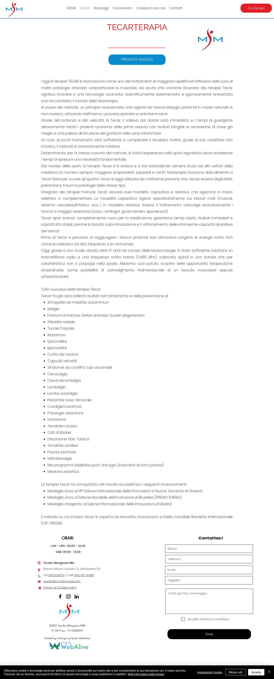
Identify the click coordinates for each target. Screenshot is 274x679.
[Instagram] (68, 596)
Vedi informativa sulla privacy (146, 674)
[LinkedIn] (77, 596)
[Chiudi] (269, 672)
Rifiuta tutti (235, 672)
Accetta (256, 672)
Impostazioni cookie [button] (209, 672)
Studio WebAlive (80, 638)
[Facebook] (60, 596)
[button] (101, 8)
